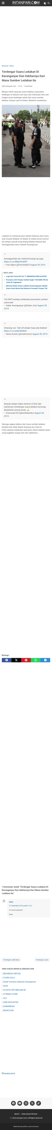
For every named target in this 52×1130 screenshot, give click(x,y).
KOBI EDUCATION (10, 1002)
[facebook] (6, 660)
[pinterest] (26, 660)
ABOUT (17, 1114)
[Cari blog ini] (48, 3)
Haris (11, 902)
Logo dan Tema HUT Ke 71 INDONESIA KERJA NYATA (26, 276)
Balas (11, 914)
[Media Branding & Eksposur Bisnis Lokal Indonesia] (26, 3)
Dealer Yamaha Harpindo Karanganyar (19, 982)
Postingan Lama (42, 960)
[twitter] (16, 660)
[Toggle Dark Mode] (45, 3)
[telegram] (45, 660)
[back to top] (47, 1124)
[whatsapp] (36, 660)
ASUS (5, 986)
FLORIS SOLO (9, 978)
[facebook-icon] (13, 1103)
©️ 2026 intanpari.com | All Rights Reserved (26, 1118)
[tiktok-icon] (38, 1103)
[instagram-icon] (26, 1103)
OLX (5, 998)
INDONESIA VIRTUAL (12, 973)
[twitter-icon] (32, 1103)
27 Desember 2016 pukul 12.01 (20, 906)
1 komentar (28, 86)
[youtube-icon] (19, 1103)
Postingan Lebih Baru (11, 960)
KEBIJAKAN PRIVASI (29, 1114)
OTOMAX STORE (10, 994)
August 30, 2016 (37, 265)
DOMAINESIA (9, 1006)
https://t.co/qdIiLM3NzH (15, 331)
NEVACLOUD (8, 1010)
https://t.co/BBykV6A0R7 (15, 261)
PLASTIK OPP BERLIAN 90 (14, 990)
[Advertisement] (26, 36)
